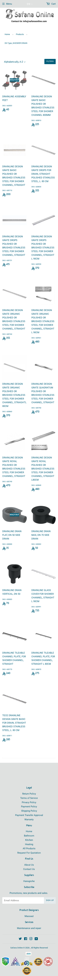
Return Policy (29, 793)
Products (20, 34)
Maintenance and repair (29, 928)
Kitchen (29, 840)
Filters (50, 61)
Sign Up (50, 900)
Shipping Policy (29, 810)
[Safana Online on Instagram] (30, 939)
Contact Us (29, 869)
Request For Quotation (29, 852)
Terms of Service (29, 798)
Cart (53, 3)
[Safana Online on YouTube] (36, 939)
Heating (29, 844)
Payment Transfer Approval (29, 815)
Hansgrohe (29, 881)
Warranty (29, 819)
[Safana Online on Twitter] (20, 939)
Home (7, 34)
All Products (29, 848)
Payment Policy (29, 806)
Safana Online (16, 948)
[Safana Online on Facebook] (25, 939)
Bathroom (29, 835)
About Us (29, 864)
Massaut (29, 916)
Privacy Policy (29, 802)
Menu (9, 3)
